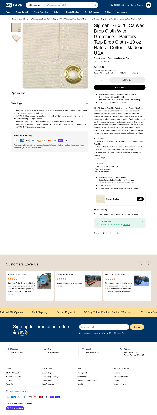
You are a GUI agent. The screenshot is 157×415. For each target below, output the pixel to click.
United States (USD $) (17, 391)
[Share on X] (110, 233)
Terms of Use (108, 333)
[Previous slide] (141, 264)
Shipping (97, 70)
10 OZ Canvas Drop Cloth (40, 19)
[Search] (95, 5)
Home (13, 19)
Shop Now (126, 224)
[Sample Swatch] (100, 199)
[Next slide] (148, 264)
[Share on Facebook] (104, 233)
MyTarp (14, 403)
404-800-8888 (53, 352)
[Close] (143, 221)
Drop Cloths (23, 19)
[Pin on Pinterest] (117, 233)
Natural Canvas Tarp (121, 58)
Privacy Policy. (121, 333)
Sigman (102, 58)
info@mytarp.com (92, 352)
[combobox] (62, 5)
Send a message (16, 352)
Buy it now (119, 87)
